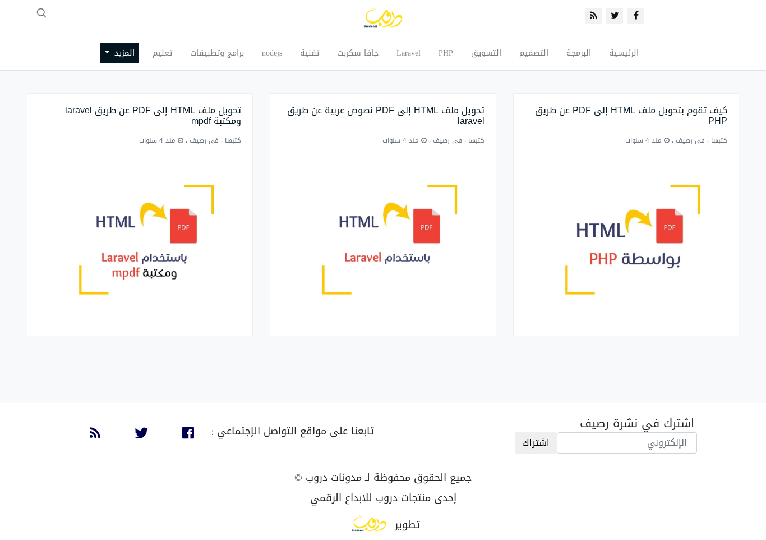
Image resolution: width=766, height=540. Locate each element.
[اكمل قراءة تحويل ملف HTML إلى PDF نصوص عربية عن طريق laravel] (383, 240)
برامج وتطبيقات (217, 53)
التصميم (533, 53)
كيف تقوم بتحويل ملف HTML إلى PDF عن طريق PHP (631, 116)
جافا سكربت (358, 53)
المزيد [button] (123, 53)
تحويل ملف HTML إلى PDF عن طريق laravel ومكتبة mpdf (153, 116)
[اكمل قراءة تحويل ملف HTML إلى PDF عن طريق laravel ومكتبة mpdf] (140, 240)
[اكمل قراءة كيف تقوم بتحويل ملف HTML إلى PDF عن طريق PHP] (626, 240)
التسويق (486, 53)
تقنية (309, 53)
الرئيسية (624, 53)
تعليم (162, 53)
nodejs (272, 53)
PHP (446, 53)
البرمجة (578, 53)
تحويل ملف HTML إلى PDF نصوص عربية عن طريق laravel (385, 116)
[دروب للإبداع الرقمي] (369, 524)
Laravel (408, 53)
